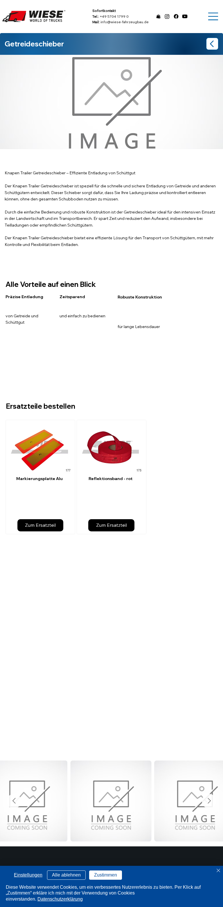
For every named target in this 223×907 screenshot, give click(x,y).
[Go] (212, 44)
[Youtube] (185, 16)
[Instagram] (167, 16)
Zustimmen (105, 874)
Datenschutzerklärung (60, 899)
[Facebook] (176, 16)
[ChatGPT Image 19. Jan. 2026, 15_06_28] (158, 16)
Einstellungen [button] (28, 874)
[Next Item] (209, 801)
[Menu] (213, 16)
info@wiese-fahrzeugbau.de (124, 22)
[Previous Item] (14, 801)
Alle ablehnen (66, 874)
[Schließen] (218, 871)
